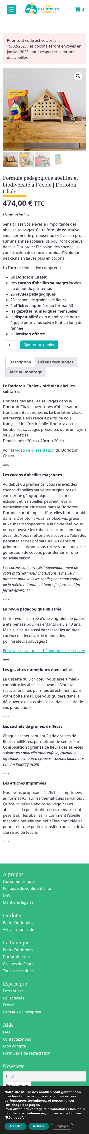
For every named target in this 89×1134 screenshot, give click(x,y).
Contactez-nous (17, 1039)
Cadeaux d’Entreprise (22, 1012)
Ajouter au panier (39, 344)
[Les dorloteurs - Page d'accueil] (37, 6)
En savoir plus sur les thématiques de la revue (44, 650)
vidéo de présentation (35, 450)
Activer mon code (18, 929)
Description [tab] (20, 362)
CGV (6, 895)
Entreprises (13, 991)
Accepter (15, 1126)
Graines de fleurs (18, 963)
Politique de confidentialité (27, 888)
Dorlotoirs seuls (17, 956)
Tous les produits (18, 970)
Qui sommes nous (19, 881)
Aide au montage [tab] (25, 372)
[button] (78, 76)
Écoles (8, 1005)
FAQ (6, 1032)
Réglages (62, 1126)
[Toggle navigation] (11, 9)
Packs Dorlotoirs (18, 922)
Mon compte (14, 1046)
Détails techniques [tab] (55, 362)
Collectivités (13, 998)
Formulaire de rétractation (27, 1053)
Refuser (38, 1126)
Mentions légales (18, 902)
